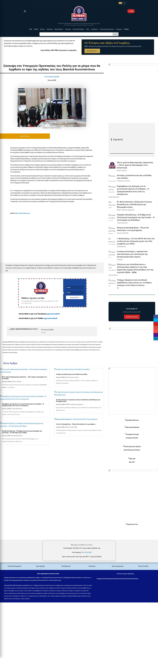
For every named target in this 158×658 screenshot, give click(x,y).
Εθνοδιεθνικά (121, 246)
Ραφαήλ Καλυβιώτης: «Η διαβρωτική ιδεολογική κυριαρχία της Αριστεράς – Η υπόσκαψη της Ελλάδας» (22, 431)
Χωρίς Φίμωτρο (17, 408)
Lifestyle (126, 29)
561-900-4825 (87, 552)
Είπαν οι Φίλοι (16, 381)
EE (118, 288)
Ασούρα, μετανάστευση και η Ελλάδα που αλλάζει (71, 374)
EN (124, 3)
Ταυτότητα (91, 566)
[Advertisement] (55, 615)
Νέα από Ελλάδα (71, 427)
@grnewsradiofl (50, 318)
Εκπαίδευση (94, 29)
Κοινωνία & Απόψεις (78, 29)
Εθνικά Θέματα (59, 29)
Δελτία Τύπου (24, 136)
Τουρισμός (119, 29)
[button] (25, 11)
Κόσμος (42, 29)
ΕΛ (120, 3)
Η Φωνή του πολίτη (72, 377)
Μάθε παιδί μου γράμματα (74, 404)
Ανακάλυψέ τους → (92, 51)
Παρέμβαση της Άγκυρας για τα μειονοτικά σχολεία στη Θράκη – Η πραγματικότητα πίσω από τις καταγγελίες (23, 404)
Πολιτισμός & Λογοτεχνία (107, 29)
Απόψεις (120, 259)
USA (30, 29)
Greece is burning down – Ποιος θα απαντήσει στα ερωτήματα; (75, 424)
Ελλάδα (36, 29)
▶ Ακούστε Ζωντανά (132, 317)
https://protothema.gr (22, 213)
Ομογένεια (50, 29)
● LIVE (131, 11)
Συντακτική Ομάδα (51, 76)
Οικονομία (68, 29)
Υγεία (87, 29)
